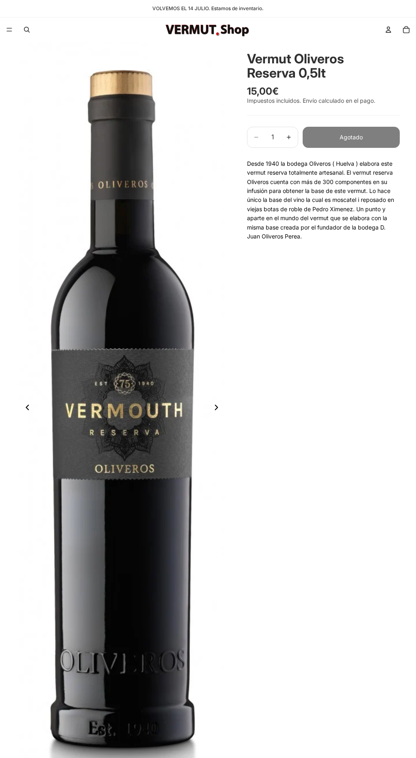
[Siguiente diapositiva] (219, 409)
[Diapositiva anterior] (25, 409)
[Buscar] (27, 30)
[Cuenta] (388, 30)
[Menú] (9, 29)
